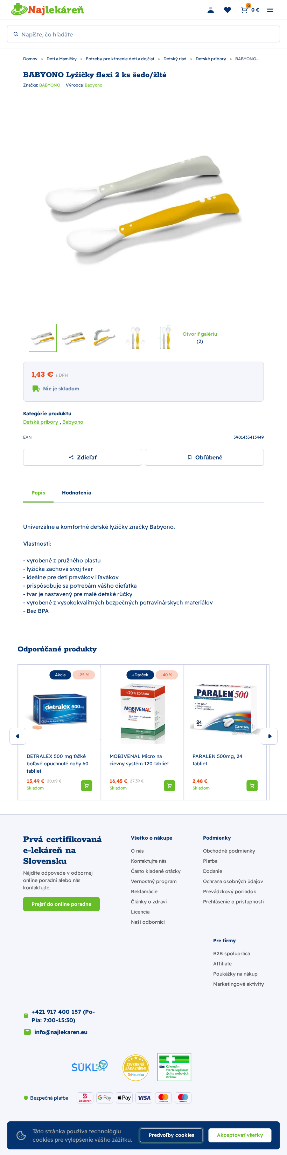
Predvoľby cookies (171, 1135)
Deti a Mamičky (62, 58)
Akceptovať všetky (240, 1135)
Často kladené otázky (156, 871)
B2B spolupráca (231, 953)
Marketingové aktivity (238, 984)
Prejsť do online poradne (61, 904)
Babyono (93, 85)
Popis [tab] (38, 493)
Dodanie (212, 871)
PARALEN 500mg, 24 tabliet (217, 760)
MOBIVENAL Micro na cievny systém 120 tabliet (139, 760)
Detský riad (175, 58)
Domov (30, 58)
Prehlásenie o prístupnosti (233, 901)
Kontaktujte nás (149, 861)
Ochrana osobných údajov (233, 881)
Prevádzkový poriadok (229, 891)
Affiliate (222, 964)
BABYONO (49, 85)
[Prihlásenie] (211, 10)
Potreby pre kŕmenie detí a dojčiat (120, 58)
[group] (59, 732)
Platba (210, 861)
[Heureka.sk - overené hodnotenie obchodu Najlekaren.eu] (135, 1067)
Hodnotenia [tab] (76, 493)
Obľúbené (208, 457)
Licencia (140, 912)
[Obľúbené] (227, 10)
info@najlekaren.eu (61, 1032)
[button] (86, 785)
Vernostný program (154, 881)
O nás (137, 851)
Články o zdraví (149, 901)
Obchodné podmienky (229, 851)
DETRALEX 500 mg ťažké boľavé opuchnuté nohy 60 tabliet (58, 763)
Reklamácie (144, 891)
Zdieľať (87, 457)
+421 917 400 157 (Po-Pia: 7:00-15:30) (63, 1016)
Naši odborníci (148, 922)
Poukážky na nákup (235, 974)
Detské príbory (211, 58)
